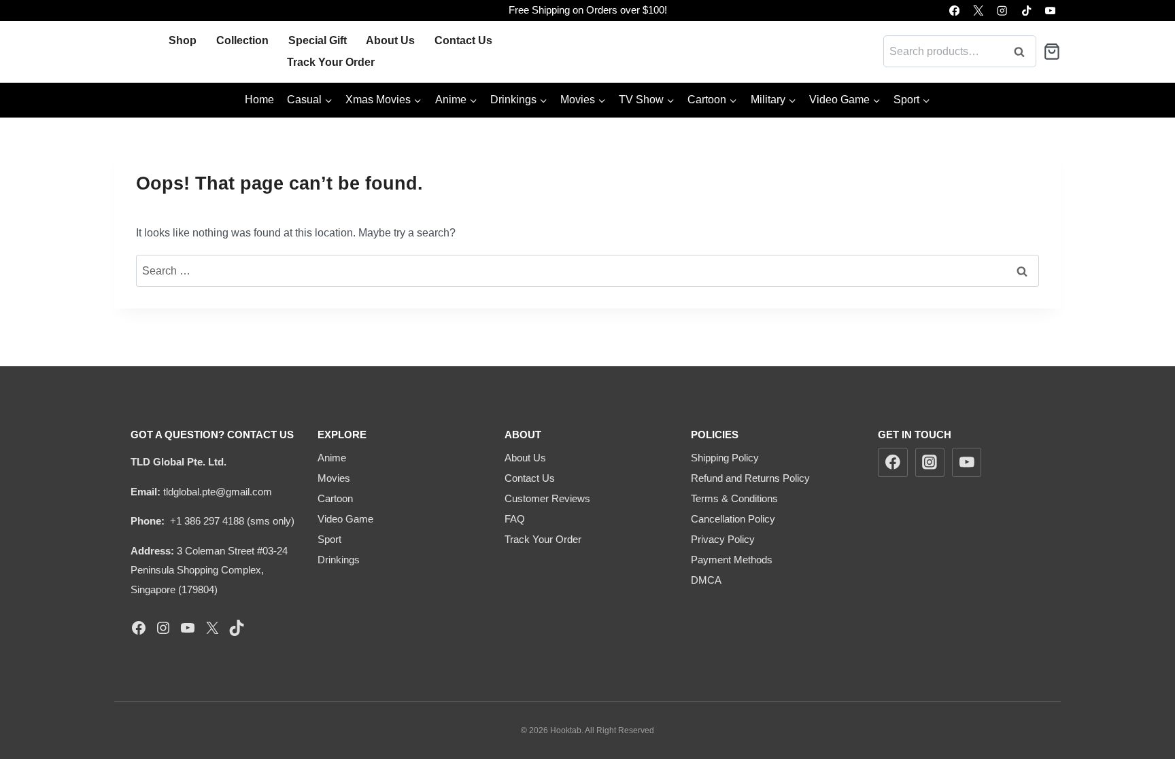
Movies (334, 478)
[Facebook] (954, 10)
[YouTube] (1050, 10)
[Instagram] (1002, 10)
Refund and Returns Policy (750, 478)
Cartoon (335, 498)
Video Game (345, 519)
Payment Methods (731, 559)
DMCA (706, 580)
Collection (242, 40)
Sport (329, 539)
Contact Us (463, 40)
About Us (390, 40)
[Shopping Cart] (1052, 51)
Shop (183, 40)
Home (259, 99)
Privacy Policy (723, 539)
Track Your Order (331, 62)
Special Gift (317, 40)
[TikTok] (1026, 10)
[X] (978, 10)
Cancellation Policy (733, 519)
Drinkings (339, 559)
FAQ (515, 519)
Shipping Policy (725, 457)
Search (1023, 51)
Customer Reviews (547, 498)
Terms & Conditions (734, 498)
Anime (332, 457)
